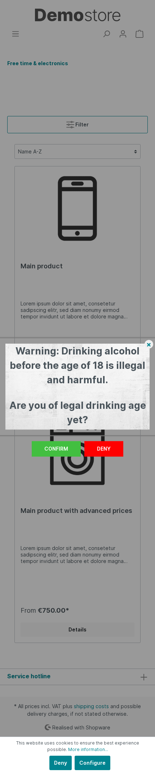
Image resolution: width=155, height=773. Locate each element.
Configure (92, 763)
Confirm (56, 449)
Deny (104, 449)
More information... (88, 749)
